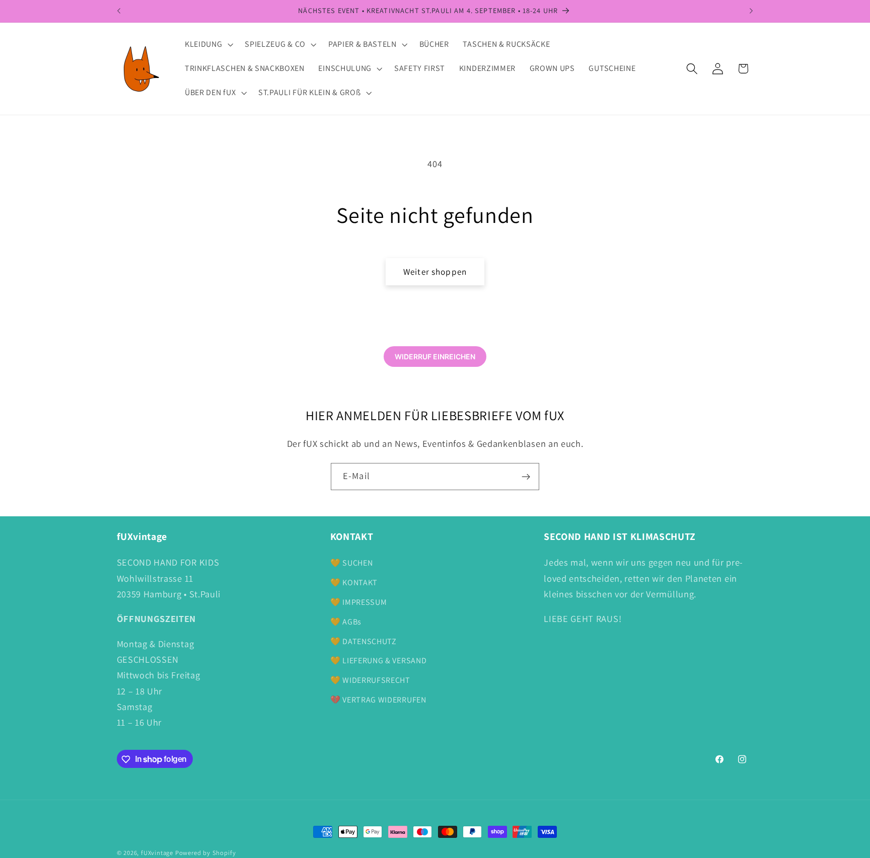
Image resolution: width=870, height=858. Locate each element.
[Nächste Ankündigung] (751, 11)
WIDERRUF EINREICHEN (435, 356)
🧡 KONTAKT (354, 582)
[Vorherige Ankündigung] (119, 11)
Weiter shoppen (435, 271)
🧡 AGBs (345, 621)
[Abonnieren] (526, 476)
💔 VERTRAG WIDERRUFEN (378, 699)
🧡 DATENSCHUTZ (363, 641)
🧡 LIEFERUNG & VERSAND (378, 660)
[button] (208, 45)
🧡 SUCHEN (351, 563)
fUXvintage (157, 852)
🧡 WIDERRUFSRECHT (370, 680)
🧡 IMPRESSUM (358, 602)
